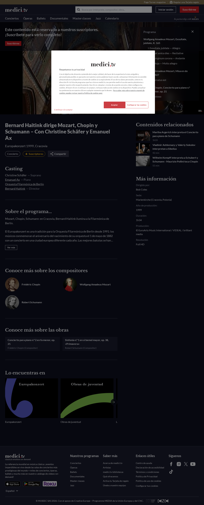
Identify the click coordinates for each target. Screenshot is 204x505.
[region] (103, 82)
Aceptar (114, 105)
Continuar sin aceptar (63, 110)
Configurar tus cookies (137, 105)
